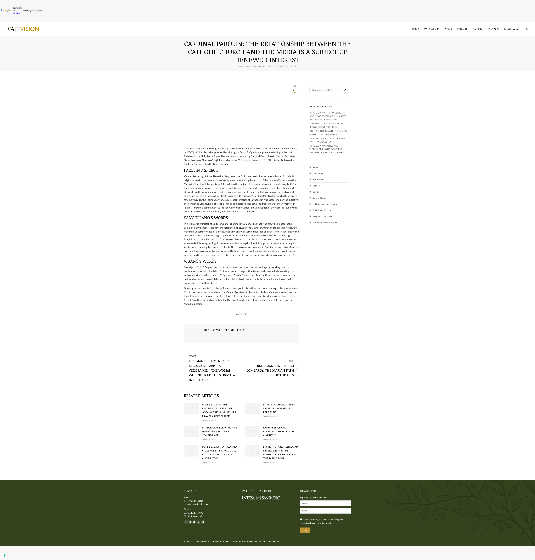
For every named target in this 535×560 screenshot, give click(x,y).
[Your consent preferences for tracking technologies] (5, 555)
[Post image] (191, 408)
